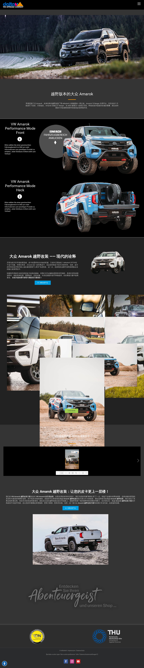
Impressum (71, 650)
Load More (71, 411)
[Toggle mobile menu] (139, 3)
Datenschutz (80, 650)
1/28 (61, 473)
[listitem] (84, 163)
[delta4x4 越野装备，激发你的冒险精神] (72, 583)
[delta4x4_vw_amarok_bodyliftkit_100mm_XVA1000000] (70, 515)
